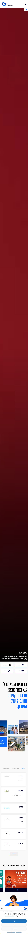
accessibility (26, 9)
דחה (14, 925)
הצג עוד (14, 853)
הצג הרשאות (14, 928)
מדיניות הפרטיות (11, 932)
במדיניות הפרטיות (9, 916)
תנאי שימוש (19, 932)
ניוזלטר (19, 671)
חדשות (5, 671)
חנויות (19, 665)
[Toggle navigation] (25, 4)
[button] (2, 908)
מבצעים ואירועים (5, 665)
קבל (14, 921)
